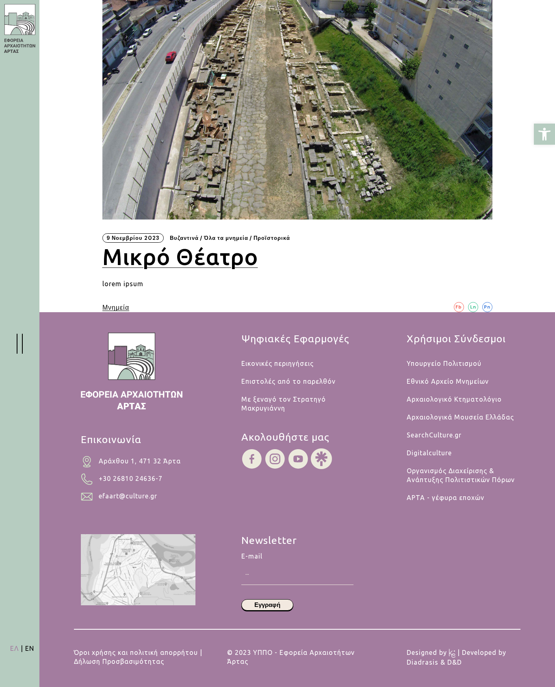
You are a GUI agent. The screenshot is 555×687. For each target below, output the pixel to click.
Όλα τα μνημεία (226, 238)
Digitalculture (429, 453)
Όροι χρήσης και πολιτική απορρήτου (136, 652)
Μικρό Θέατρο (180, 256)
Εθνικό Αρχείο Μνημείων (448, 381)
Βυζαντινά (184, 238)
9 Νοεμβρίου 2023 (133, 238)
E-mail (251, 556)
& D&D (451, 662)
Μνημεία (115, 307)
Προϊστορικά (272, 238)
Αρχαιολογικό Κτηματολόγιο (454, 399)
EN (29, 648)
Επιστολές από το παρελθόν (288, 381)
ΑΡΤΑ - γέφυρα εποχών (445, 497)
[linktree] (321, 458)
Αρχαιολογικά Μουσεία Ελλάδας (460, 417)
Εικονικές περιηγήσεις (277, 363)
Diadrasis (423, 662)
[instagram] (275, 458)
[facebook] (251, 458)
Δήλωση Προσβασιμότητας (119, 661)
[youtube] (298, 458)
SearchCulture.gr (434, 435)
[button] (544, 134)
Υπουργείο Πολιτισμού (444, 363)
